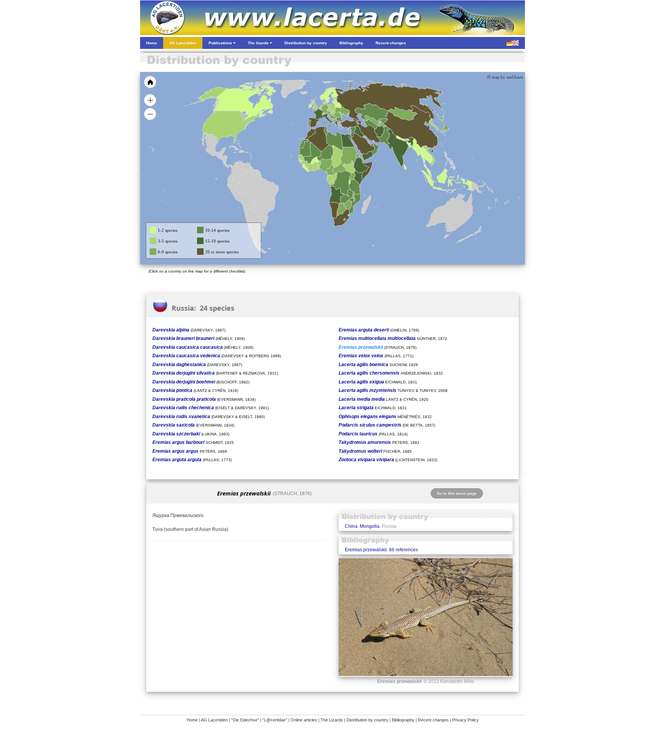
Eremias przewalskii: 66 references (381, 549)
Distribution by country (367, 720)
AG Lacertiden (214, 720)
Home (192, 720)
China (351, 526)
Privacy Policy (465, 720)
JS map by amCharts (505, 77)
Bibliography (403, 720)
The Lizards (332, 720)
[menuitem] (371, 144)
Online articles (304, 720)
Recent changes (433, 720)
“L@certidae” (274, 720)
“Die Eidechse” (245, 720)
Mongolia (369, 526)
